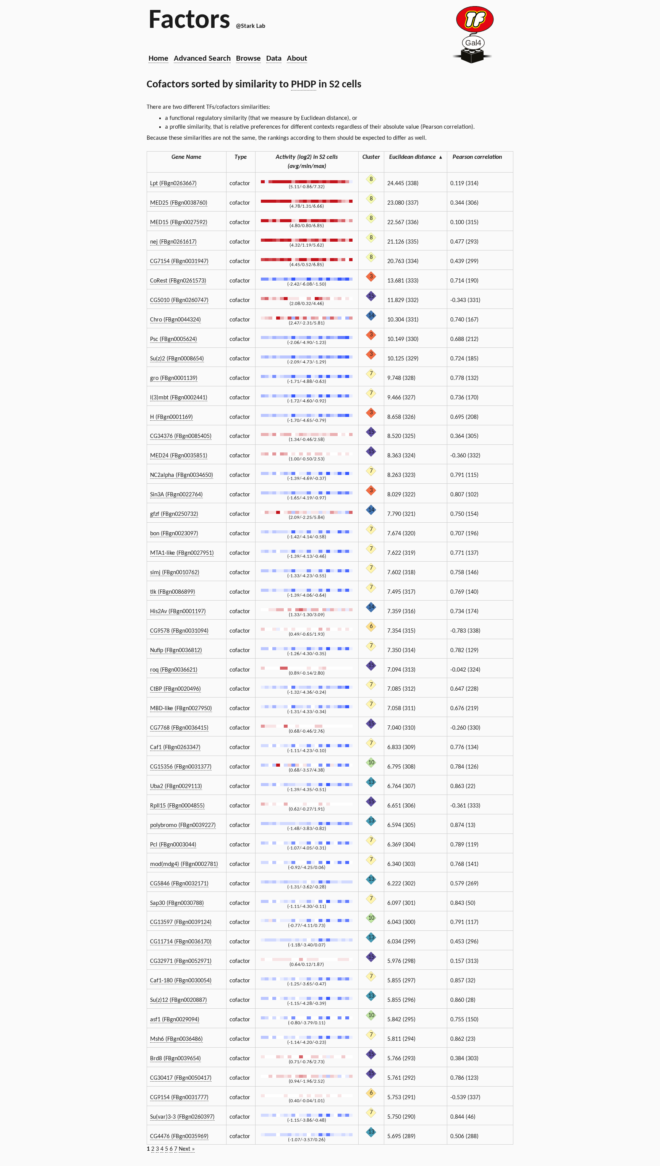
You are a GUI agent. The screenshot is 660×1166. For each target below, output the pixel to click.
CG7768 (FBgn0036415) (179, 728)
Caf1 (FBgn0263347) (175, 747)
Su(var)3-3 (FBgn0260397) (182, 1117)
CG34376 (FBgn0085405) (181, 436)
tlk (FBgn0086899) (172, 592)
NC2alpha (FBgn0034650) (181, 475)
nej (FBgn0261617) (173, 242)
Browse (248, 59)
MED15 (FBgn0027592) (178, 223)
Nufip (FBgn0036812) (176, 651)
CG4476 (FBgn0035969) (179, 1137)
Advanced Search (202, 59)
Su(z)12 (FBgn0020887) (178, 1000)
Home (158, 59)
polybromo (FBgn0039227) (183, 825)
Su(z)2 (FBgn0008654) (177, 359)
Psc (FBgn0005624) (173, 339)
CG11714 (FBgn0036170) (181, 942)
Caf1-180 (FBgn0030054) (181, 981)
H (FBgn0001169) (171, 417)
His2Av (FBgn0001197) (178, 612)
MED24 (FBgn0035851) (178, 456)
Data (273, 59)
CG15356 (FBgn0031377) (181, 767)
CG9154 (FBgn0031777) (179, 1098)
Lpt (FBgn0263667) (173, 184)
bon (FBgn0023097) (174, 534)
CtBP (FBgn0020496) (175, 689)
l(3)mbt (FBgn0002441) (178, 398)
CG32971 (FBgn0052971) (181, 961)
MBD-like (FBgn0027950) (181, 709)
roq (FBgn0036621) (173, 670)
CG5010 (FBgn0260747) (179, 300)
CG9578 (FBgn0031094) (179, 631)
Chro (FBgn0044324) (175, 320)
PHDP (303, 84)
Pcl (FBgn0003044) (173, 845)
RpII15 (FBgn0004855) (177, 806)
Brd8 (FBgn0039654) (175, 1059)
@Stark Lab (250, 26)
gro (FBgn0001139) (173, 378)
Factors (189, 21)
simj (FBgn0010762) (174, 573)
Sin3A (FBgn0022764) (176, 495)
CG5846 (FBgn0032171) (179, 884)
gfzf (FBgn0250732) (174, 514)
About (297, 59)
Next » (187, 1149)
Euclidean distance (415, 157)
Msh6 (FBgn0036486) (176, 1039)
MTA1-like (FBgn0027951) (182, 553)
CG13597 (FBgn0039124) (181, 922)
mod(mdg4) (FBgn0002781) (184, 864)
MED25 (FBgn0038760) (178, 203)
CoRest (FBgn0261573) (178, 281)
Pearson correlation (477, 157)
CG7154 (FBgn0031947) (179, 261)
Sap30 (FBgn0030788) (177, 903)
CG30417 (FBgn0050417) (181, 1078)
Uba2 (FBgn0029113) (176, 786)
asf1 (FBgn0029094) (174, 1020)
